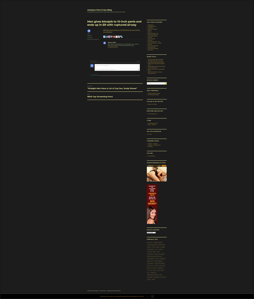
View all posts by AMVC (113, 46)
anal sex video (162, 244)
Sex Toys (150, 134)
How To (149, 32)
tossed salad (150, 277)
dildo (155, 251)
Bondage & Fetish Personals (154, 93)
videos (153, 279)
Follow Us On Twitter (152, 104)
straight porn (153, 272)
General (149, 30)
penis (148, 265)
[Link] (111, 70)
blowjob (157, 247)
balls (154, 247)
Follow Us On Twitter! (152, 29)
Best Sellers (150, 27)
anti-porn (149, 247)
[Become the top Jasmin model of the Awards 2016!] (157, 204)
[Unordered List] (105, 70)
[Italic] (98, 70)
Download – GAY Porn (152, 143)
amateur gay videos (158, 242)
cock (156, 249)
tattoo (160, 274)
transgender (156, 277)
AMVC (88, 33)
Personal (150, 37)
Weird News (89, 37)
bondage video (150, 249)
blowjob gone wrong (91, 39)
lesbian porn (150, 260)
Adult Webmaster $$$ (152, 123)
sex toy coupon (160, 270)
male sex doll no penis (159, 263)
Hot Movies (150, 146)
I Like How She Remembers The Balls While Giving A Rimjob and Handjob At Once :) (156, 64)
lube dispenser (150, 263)
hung (98, 39)
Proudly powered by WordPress (114, 290)
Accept (148, 296)
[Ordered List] (103, 70)
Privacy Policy (102, 290)
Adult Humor (151, 25)
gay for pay (157, 254)
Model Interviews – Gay (153, 33)
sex (150, 270)
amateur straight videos (152, 244)
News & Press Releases (153, 34)
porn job (154, 267)
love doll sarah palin (158, 260)
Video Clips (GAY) (151, 47)
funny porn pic (150, 254)
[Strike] (101, 70)
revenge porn (160, 267)
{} (112, 69)
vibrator (149, 279)
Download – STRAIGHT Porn (154, 145)
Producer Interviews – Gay (154, 41)
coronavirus (149, 251)
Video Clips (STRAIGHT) (153, 48)
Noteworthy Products (152, 36)
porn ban (156, 265)
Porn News (150, 40)
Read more (141, 296)
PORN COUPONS (151, 38)
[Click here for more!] (157, 173)
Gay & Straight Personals (153, 94)
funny (158, 251)
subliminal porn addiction (152, 274)
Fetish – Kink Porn (152, 124)
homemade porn (151, 258)
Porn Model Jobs (151, 156)
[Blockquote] (107, 70)
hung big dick (162, 258)
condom (161, 249)
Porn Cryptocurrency (152, 113)
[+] (114, 69)
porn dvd (149, 267)
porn (152, 265)
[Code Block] (109, 70)
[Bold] (96, 70)
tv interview (163, 277)
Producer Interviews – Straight (154, 43)
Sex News (150, 44)
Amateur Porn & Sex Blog (99, 10)
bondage (163, 247)
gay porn (163, 254)
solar (148, 272)
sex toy (154, 270)
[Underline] (100, 70)
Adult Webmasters (152, 26)
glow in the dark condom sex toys (154, 256)
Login (138, 61)
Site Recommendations (153, 45)
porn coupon (162, 265)
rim (148, 270)
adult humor (150, 242)
